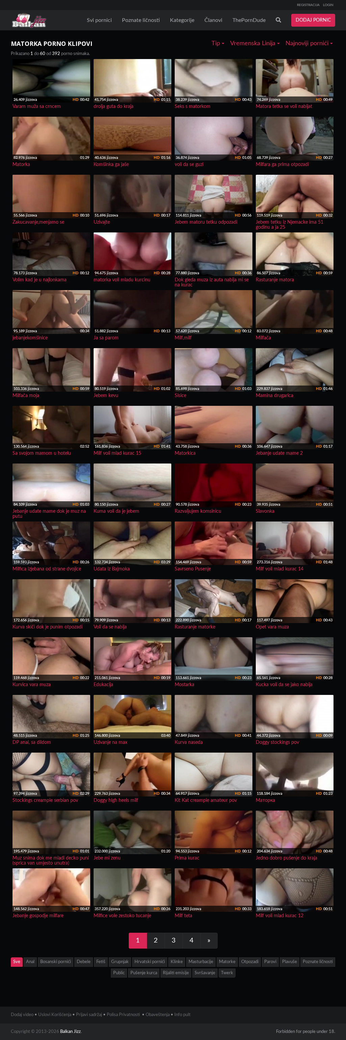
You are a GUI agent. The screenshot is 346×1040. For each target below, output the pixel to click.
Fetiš (100, 962)
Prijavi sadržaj (89, 1015)
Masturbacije (201, 962)
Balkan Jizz (70, 1032)
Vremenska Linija (253, 43)
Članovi (213, 20)
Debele (84, 962)
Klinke (177, 962)
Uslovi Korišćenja (54, 1015)
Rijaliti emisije (176, 973)
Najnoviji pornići (308, 43)
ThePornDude (249, 20)
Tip (217, 43)
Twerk (227, 973)
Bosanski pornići (55, 962)
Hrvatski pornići (149, 962)
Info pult (182, 1015)
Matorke (227, 962)
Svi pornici (99, 20)
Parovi (270, 962)
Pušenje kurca (143, 973)
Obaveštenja (158, 1015)
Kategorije (182, 20)
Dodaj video (22, 1015)
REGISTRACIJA (308, 5)
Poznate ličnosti (141, 20)
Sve (16, 962)
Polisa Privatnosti (123, 1015)
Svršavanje (205, 973)
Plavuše (289, 962)
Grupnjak (120, 962)
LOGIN (328, 5)
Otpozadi (249, 962)
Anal (30, 962)
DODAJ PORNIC (313, 20)
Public (119, 973)
